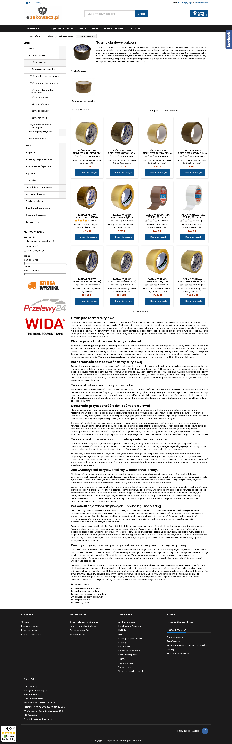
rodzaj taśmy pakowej (159, 50)
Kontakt (136, 28)
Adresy (170, 649)
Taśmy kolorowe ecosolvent (44, 76)
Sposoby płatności (79, 630)
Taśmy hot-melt (38, 117)
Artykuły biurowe (35, 194)
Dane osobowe (175, 637)
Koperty (30, 152)
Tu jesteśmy (34, 2)
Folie (28, 145)
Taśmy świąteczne (40, 103)
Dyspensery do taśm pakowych (41, 126)
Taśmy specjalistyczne (40, 131)
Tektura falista (34, 201)
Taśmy (30, 48)
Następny (143, 311)
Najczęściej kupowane (59, 28)
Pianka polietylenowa (38, 208)
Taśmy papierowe (39, 96)
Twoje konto (176, 629)
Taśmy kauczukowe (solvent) (45, 83)
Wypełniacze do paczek (39, 187)
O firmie (25, 621)
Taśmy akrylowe (38, 62)
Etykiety (30, 173)
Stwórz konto (201, 2)
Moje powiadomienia (178, 653)
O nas (82, 28)
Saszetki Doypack (36, 214)
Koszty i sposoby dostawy (83, 626)
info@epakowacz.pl (42, 719)
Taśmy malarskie (37, 138)
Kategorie (33, 28)
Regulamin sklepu (114, 28)
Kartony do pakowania (39, 159)
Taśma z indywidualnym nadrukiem (42, 91)
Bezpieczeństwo (29, 630)
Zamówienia (173, 641)
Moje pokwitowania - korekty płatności (187, 645)
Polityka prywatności (31, 634)
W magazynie (36, 250)
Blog (95, 28)
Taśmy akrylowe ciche (43, 69)
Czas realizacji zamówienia (84, 621)
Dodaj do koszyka (87, 172)
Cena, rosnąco (180, 111)
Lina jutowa (32, 221)
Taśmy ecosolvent (39, 110)
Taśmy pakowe (37, 55)
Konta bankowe (78, 634)
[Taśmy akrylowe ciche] (83, 87)
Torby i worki (33, 180)
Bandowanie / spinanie (38, 166)
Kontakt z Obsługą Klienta (180, 621)
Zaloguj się (185, 2)
